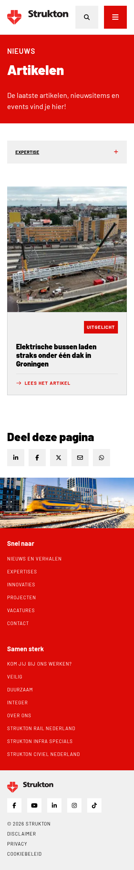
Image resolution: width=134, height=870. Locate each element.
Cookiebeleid (24, 854)
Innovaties (21, 584)
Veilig (15, 677)
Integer (17, 702)
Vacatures (21, 610)
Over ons (19, 715)
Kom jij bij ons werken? (39, 664)
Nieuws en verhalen (34, 559)
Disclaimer (21, 834)
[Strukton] (37, 17)
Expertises (22, 572)
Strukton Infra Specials (40, 741)
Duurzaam (20, 689)
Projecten (21, 597)
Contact (18, 623)
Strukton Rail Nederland (41, 728)
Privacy (17, 844)
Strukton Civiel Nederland (43, 754)
